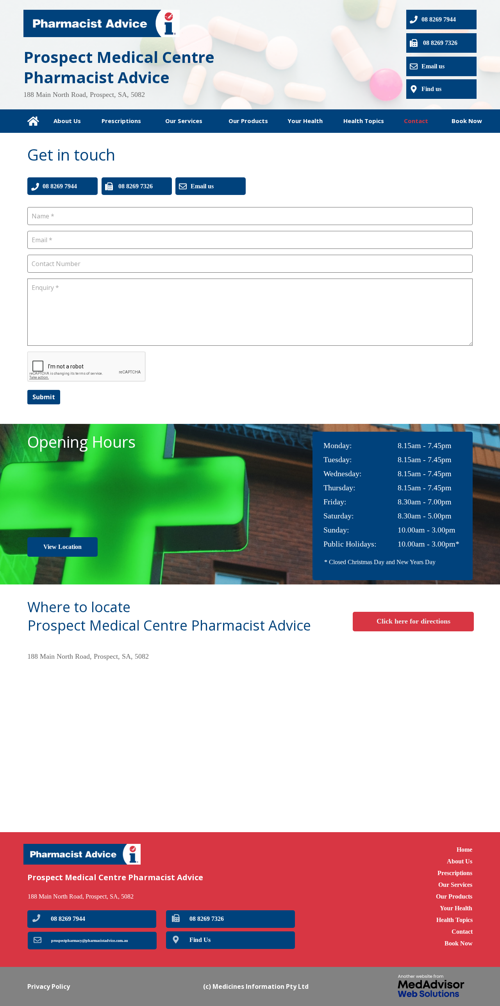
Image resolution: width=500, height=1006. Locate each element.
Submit (43, 397)
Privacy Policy (48, 986)
